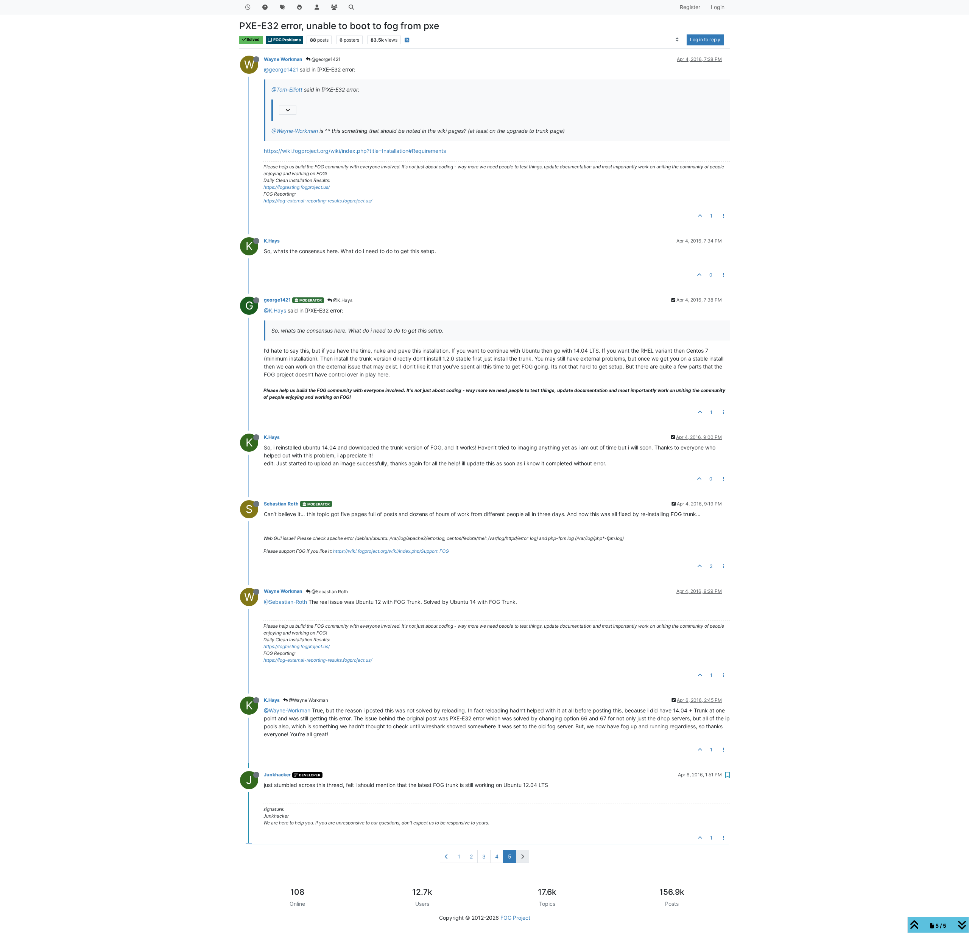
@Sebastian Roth (329, 591)
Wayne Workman (283, 59)
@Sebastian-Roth (285, 602)
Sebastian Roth (281, 504)
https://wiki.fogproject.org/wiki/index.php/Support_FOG (391, 551)
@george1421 (325, 59)
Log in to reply (705, 39)
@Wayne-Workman (294, 131)
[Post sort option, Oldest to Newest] (677, 39)
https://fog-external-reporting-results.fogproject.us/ (317, 201)
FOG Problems (287, 39)
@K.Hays (342, 300)
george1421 (277, 300)
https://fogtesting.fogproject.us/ (296, 187)
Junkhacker (277, 775)
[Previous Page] (446, 856)
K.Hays (272, 241)
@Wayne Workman (308, 700)
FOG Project (515, 917)
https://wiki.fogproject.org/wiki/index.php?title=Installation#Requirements (355, 151)
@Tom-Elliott (286, 89)
